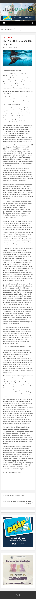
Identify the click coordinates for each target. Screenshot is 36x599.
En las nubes (7, 37)
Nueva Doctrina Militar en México (15, 496)
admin (15, 47)
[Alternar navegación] (4, 23)
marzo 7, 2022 (7, 47)
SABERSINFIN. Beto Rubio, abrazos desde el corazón (17, 503)
